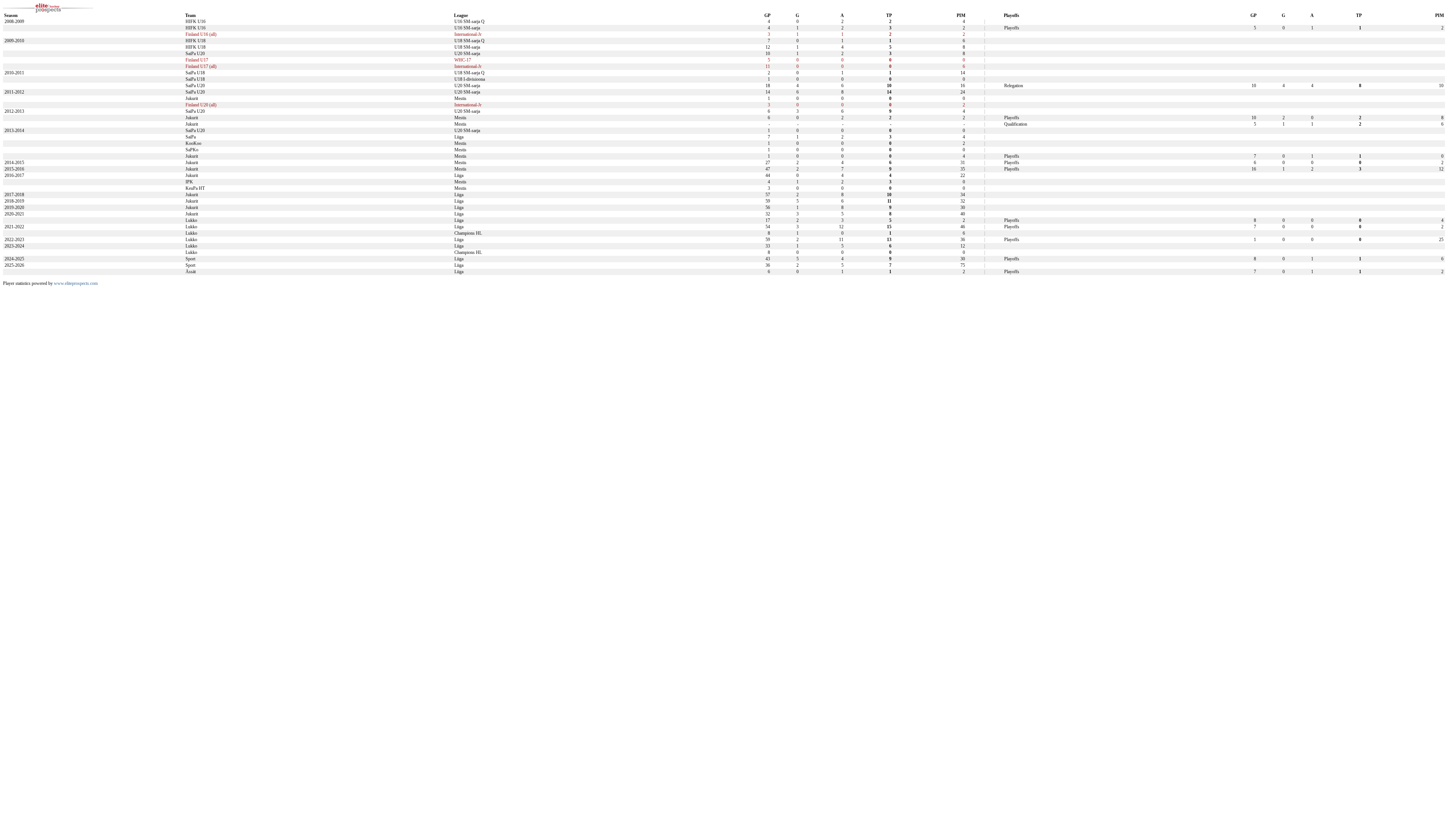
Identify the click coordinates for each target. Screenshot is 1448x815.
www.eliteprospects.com (76, 283)
